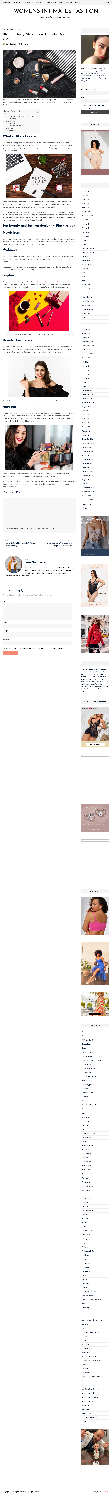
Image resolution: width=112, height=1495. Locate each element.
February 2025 (87, 240)
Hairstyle (85, 1214)
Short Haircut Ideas (89, 1312)
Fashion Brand (87, 1162)
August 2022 (86, 358)
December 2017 (88, 488)
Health (84, 1222)
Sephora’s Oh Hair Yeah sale (48, 282)
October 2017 (87, 496)
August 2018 (86, 480)
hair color (85, 1206)
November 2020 (88, 443)
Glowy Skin (86, 1198)
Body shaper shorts (89, 1076)
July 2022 (85, 362)
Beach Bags (86, 1044)
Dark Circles (86, 1125)
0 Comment (25, 44)
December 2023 (88, 297)
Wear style (86, 1405)
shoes (84, 1304)
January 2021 (86, 435)
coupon (85, 1113)
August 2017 (86, 504)
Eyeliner (85, 1141)
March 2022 (86, 378)
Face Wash (86, 1149)
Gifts (83, 1194)
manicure (85, 1255)
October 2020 (87, 447)
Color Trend (86, 1109)
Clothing (85, 1097)
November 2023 (88, 301)
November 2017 (88, 492)
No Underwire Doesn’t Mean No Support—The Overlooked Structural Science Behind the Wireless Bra (93, 676)
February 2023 (87, 333)
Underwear (86, 1385)
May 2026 (85, 204)
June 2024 (85, 273)
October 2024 (87, 256)
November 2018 (88, 467)
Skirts (84, 1328)
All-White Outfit (87, 1040)
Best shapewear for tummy (92, 1056)
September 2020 (88, 451)
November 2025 (88, 216)
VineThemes (105, 1492)
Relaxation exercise (89, 1292)
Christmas (85, 1089)
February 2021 (87, 431)
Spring (84, 1340)
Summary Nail (87, 1348)
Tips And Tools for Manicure (92, 1377)
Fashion (85, 1158)
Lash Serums (86, 1235)
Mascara (85, 1259)
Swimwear (85, 1373)
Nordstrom (13, 119)
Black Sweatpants (88, 1068)
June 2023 (85, 317)
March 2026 (86, 212)
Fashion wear (87, 1174)
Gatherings (86, 1190)
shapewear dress (88, 1296)
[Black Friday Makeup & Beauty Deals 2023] (39, 74)
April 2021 (85, 423)
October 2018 (87, 471)
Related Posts (13, 130)
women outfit (87, 1413)
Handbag (85, 1218)
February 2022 (87, 382)
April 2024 (85, 281)
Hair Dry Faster (87, 1210)
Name (6, 622)
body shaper (86, 1072)
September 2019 (88, 459)
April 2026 (85, 208)
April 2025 (85, 232)
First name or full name (88, 89)
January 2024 (86, 293)
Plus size (85, 1287)
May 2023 (85, 321)
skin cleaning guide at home (92, 1320)
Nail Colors (86, 1271)
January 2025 (86, 244)
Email (5, 631)
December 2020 (88, 439)
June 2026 (85, 200)
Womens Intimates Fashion (56, 11)
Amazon (12, 128)
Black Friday (86, 1064)
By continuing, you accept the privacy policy (92, 106)
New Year (85, 1283)
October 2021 (87, 398)
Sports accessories (88, 1336)
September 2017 (88, 500)
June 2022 (85, 366)
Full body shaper (88, 1186)
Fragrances (86, 1182)
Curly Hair (85, 1121)
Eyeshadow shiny (88, 1145)
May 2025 (85, 228)
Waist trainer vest (88, 1401)
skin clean (85, 1316)
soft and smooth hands (90, 1332)
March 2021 (86, 427)
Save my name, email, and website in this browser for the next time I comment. (35, 648)
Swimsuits (85, 1369)
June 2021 (85, 415)
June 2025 (85, 224)
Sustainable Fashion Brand (91, 1361)
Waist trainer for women (68, 2)
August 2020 (86, 455)
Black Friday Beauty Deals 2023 (21, 528)
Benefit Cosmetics (15, 126)
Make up (85, 1247)
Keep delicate (87, 1231)
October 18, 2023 (8, 29)
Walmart (12, 121)
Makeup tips (50, 528)
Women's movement (89, 1417)
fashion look (39, 528)
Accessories (50, 2)
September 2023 (88, 309)
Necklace (85, 1279)
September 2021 (88, 402)
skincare (85, 1324)
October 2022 (87, 350)
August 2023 (86, 313)
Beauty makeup (87, 1052)
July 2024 (85, 269)
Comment (6, 601)
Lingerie (6, 2)
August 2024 (86, 264)
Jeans (84, 1227)
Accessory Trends (88, 1036)
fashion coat (86, 1166)
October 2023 (87, 305)
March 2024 (86, 285)
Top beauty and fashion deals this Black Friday (22, 116)
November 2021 (88, 394)
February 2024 (87, 289)
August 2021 (86, 406)
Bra (83, 1081)
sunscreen (85, 1352)
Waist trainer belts (88, 1393)
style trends (86, 1344)
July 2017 (85, 508)
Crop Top (16, 2)
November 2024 (88, 252)
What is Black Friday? (13, 114)
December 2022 (88, 342)
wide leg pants (87, 1409)
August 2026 (86, 191)
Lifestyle (28, 2)
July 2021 (85, 411)
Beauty (38, 2)
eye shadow (86, 1137)
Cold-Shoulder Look (89, 1105)
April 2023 (85, 325)
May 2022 (85, 370)
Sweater (85, 1365)
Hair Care (85, 1202)
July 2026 (85, 195)
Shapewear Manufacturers (91, 1300)
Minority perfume (88, 1267)
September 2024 (88, 260)
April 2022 (85, 374)
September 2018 (88, 476)
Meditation (86, 1263)
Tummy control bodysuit (91, 1381)
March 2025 (86, 236)
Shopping (85, 1308)
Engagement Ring (88, 1133)
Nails (84, 1275)
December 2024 (88, 248)
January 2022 (86, 386)
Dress (84, 1129)
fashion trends (87, 1170)
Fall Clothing (86, 1154)
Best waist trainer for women (92, 1060)
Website (6, 640)
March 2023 (86, 329)
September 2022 (88, 354)
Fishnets (85, 1178)
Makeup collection (88, 1251)
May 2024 (85, 277)
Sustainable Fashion (89, 1356)
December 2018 (88, 463)
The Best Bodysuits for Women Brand (94, 686)
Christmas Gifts (87, 1093)
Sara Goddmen (11, 44)
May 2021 (85, 419)
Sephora (12, 123)
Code (84, 1101)
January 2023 (86, 338)
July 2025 (85, 220)
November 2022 (88, 346)
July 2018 (85, 484)
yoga (84, 1421)
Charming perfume (88, 1085)
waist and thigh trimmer (90, 1389)
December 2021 (88, 390)
